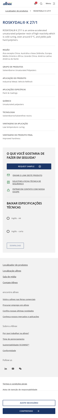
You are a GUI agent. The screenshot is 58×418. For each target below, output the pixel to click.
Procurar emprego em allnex (16, 305)
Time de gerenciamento (13, 339)
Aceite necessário (29, 403)
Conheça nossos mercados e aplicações (21, 316)
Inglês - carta (17, 231)
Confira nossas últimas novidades (18, 311)
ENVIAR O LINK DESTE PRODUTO (27, 175)
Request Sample (26, 166)
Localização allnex (12, 270)
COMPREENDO (26, 411)
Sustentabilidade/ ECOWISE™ (16, 345)
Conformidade (9, 350)
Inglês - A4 (16, 218)
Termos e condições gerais (15, 384)
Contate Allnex (10, 282)
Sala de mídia (9, 276)
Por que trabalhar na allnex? (16, 333)
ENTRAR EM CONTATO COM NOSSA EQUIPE (29, 190)
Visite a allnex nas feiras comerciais (19, 299)
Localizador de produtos (16, 11)
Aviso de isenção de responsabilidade (20, 389)
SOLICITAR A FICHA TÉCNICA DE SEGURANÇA (26, 182)
